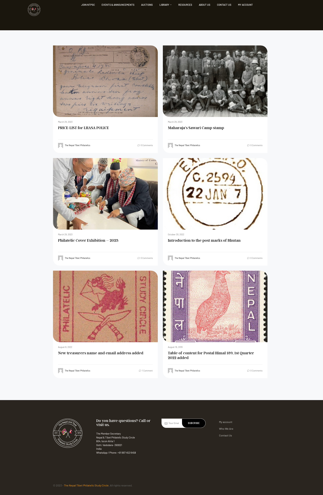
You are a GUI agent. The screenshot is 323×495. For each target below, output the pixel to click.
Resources (185, 4)
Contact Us (224, 4)
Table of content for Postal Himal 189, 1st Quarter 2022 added (211, 355)
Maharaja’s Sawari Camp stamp (196, 127)
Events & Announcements (118, 4)
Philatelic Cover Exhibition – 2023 (88, 240)
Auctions (147, 4)
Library (164, 4)
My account (245, 4)
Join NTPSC (88, 4)
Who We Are (226, 428)
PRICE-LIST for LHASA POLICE (83, 127)
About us (204, 4)
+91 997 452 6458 (127, 452)
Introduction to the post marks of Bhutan (204, 240)
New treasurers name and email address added (100, 352)
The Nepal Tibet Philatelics (77, 145)
